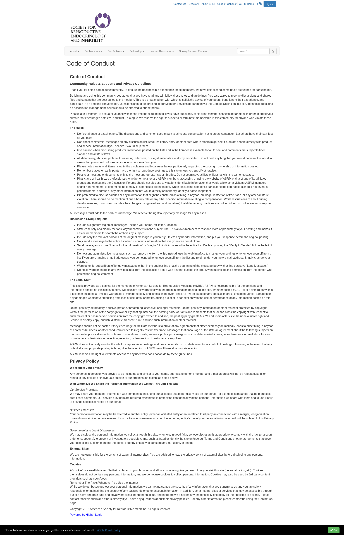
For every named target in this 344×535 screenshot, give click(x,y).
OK (335, 530)
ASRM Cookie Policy (108, 530)
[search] (273, 51)
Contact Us (179, 4)
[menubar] (214, 3)
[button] (74, 51)
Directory (194, 4)
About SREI (208, 4)
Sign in (270, 4)
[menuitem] (180, 3)
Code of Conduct (226, 4)
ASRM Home (246, 4)
